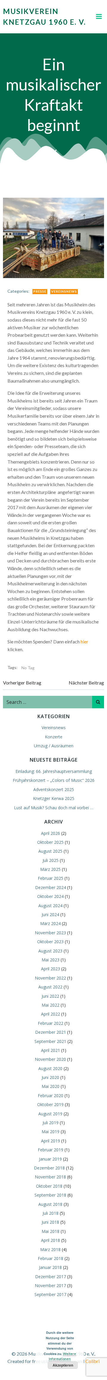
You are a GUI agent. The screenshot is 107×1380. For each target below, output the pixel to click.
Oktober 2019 (50, 1104)
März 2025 (50, 869)
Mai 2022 (50, 1005)
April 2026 (50, 833)
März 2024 (50, 923)
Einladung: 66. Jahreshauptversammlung (53, 771)
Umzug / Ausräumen (53, 746)
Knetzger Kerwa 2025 (53, 798)
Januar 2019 (50, 1159)
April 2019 (50, 1141)
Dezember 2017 (50, 1276)
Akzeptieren (63, 1365)
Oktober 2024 (50, 896)
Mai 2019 (50, 1131)
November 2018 (50, 1177)
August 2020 (50, 1068)
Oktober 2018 (49, 1186)
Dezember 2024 (50, 887)
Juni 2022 (50, 996)
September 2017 (50, 1294)
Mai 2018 (50, 1231)
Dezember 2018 (49, 1168)
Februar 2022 (50, 1023)
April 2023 (50, 969)
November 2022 (50, 978)
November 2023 (50, 932)
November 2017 (50, 1285)
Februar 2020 (50, 1095)
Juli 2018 (51, 1213)
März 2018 (50, 1249)
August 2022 (50, 987)
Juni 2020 (50, 1077)
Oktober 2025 (50, 842)
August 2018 (50, 1204)
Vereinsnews (64, 291)
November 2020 (50, 1059)
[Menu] (99, 17)
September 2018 (50, 1195)
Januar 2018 (50, 1267)
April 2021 (50, 1050)
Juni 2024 (50, 914)
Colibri (92, 1361)
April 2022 (50, 1014)
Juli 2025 (51, 860)
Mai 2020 (50, 1086)
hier (84, 641)
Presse (39, 291)
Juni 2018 (50, 1222)
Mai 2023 (50, 960)
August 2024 (50, 905)
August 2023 (50, 951)
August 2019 (50, 1114)
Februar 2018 (50, 1258)
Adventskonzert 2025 (53, 789)
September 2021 (50, 1041)
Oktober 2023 (50, 941)
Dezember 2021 (50, 1032)
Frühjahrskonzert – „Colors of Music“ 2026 (54, 780)
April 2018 (50, 1240)
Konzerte (53, 737)
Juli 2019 (51, 1122)
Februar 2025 (50, 878)
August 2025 (50, 851)
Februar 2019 (50, 1150)
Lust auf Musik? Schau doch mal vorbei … (53, 807)
